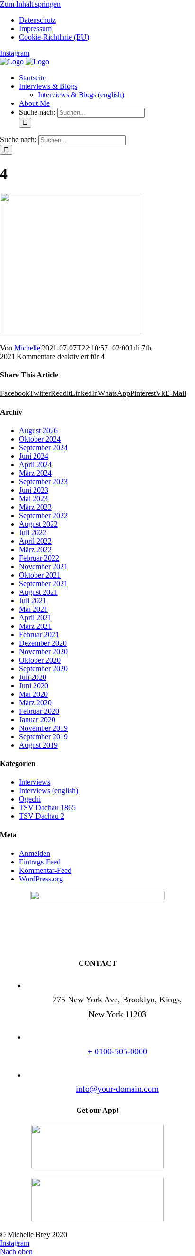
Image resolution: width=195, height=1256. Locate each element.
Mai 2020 (33, 694)
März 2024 (35, 473)
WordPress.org (41, 879)
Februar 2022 (39, 558)
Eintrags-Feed (40, 862)
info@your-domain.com (117, 1089)
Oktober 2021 (40, 575)
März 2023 (35, 507)
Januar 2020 (37, 720)
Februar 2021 (39, 635)
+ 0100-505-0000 (117, 1051)
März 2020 (35, 703)
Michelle (27, 348)
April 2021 (35, 618)
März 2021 (35, 626)
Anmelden (34, 853)
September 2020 (43, 669)
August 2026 (38, 431)
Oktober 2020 (40, 660)
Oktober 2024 (40, 439)
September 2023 (43, 482)
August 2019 (38, 745)
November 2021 (43, 567)
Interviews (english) (48, 790)
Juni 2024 (33, 456)
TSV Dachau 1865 (47, 807)
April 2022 (35, 541)
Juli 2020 (32, 677)
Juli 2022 (32, 533)
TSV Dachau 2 (41, 816)
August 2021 (38, 592)
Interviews (34, 782)
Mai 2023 (33, 499)
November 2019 (43, 728)
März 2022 (35, 550)
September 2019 (43, 737)
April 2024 (35, 465)
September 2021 (43, 584)
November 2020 (43, 652)
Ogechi (30, 799)
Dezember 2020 (43, 643)
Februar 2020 (39, 711)
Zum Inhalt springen (30, 4)
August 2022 (38, 524)
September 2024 (43, 448)
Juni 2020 (33, 686)
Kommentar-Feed (45, 870)
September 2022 (43, 516)
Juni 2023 (33, 490)
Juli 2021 (32, 601)
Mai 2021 (33, 609)
